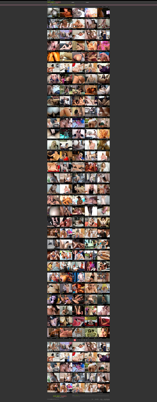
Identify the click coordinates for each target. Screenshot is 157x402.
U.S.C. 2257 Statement (107, 399)
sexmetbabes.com (51, 399)
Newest (73, 2)
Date (102, 6)
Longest (87, 2)
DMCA (101, 399)
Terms (92, 399)
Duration (107, 6)
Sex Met (54, 2)
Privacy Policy (97, 399)
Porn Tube (52, 0)
